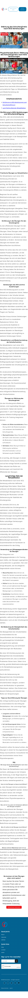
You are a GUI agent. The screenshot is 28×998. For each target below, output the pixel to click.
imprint (11, 988)
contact (3, 949)
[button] (6, 9)
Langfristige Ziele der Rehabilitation (14, 108)
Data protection (4, 988)
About (2, 934)
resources (3, 937)
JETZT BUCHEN (22, 9)
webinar (3, 940)
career (2, 952)
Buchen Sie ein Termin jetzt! (14, 907)
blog (2, 947)
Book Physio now (13, 9)
